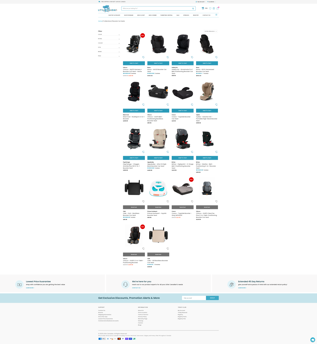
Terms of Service (143, 314)
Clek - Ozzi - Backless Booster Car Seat (131, 214)
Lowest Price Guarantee (105, 319)
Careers (140, 323)
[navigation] (109, 44)
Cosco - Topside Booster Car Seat (181, 118)
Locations (211, 2)
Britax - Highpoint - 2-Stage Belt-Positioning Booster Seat (182, 166)
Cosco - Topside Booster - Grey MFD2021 (182, 214)
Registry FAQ (182, 319)
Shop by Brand (128, 15)
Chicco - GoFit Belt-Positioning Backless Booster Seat (155, 119)
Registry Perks (182, 316)
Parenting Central (166, 15)
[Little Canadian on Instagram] (216, 15)
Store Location (142, 312)
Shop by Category (114, 15)
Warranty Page (142, 319)
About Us (141, 310)
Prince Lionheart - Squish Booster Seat (156, 214)
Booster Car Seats (119, 21)
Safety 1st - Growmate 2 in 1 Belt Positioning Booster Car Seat (182, 71)
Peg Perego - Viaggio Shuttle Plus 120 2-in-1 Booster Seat (131, 166)
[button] (312, 339)
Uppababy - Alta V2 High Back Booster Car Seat (156, 165)
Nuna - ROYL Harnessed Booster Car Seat (205, 70)
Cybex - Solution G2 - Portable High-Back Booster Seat (206, 119)
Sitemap (140, 321)
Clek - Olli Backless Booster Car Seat (157, 262)
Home (100, 21)
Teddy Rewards (182, 312)
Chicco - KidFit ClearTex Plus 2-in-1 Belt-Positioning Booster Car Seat (206, 215)
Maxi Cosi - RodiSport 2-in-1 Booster (133, 118)
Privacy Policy (142, 316)
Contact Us (206, 15)
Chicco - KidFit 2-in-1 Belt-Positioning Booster (133, 262)
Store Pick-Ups (102, 316)
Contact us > (136, 288)
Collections (107, 21)
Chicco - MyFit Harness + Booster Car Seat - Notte (132, 70)
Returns (100, 312)
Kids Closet (141, 15)
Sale (177, 15)
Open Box (186, 15)
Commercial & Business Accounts (108, 321)
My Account (201, 2)
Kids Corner (153, 15)
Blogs (139, 325)
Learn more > (30, 288)
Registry (196, 15)
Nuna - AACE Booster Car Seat (157, 70)
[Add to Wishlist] (142, 57)
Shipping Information (104, 314)
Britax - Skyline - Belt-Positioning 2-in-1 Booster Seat (206, 166)
